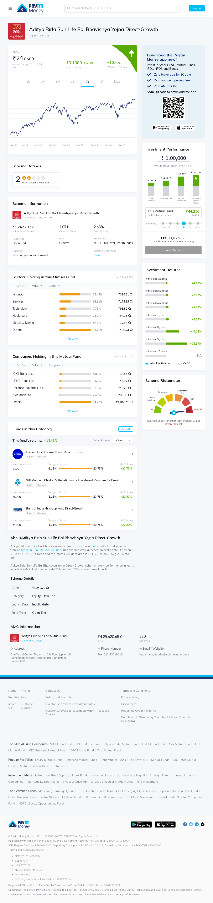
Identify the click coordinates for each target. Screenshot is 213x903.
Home (12, 691)
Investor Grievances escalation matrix (70, 704)
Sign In (197, 8)
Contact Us (52, 691)
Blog (24, 697)
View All (125, 429)
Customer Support (27, 706)
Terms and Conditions (135, 691)
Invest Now (171, 250)
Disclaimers (128, 704)
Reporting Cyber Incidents (138, 710)
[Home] (28, 8)
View (97, 255)
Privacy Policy (130, 697)
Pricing (25, 691)
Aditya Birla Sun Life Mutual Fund (39, 550)
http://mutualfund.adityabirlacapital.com (156, 654)
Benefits (13, 697)
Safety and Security (58, 697)
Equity (94, 546)
